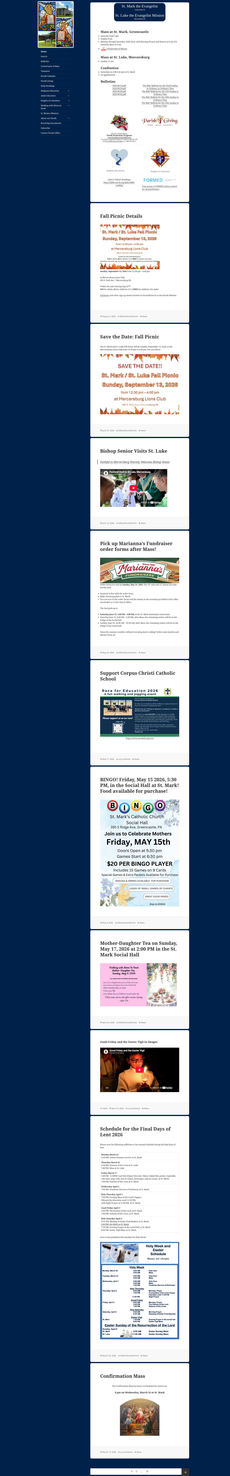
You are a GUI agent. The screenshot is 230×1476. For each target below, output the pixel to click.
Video (104, 1108)
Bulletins (45, 61)
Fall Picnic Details (121, 216)
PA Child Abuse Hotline (114, 141)
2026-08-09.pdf (119, 91)
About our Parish (48, 118)
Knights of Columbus (50, 100)
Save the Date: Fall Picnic (129, 336)
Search (44, 56)
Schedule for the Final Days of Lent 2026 (135, 1132)
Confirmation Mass (122, 1376)
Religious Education (50, 90)
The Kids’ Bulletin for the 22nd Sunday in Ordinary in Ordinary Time (160, 87)
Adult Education (48, 95)
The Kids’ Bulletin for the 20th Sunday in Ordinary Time (160, 98)
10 (148, 1471)
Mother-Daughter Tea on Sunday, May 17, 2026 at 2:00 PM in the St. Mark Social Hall (138, 949)
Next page (185, 1472)
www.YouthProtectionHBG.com (119, 137)
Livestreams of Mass (50, 66)
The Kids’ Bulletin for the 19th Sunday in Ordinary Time (160, 104)
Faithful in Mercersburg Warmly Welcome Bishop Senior (135, 462)
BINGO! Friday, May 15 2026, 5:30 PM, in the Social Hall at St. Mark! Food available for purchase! (139, 785)
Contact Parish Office (50, 133)
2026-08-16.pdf (119, 88)
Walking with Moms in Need (51, 107)
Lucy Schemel (124, 759)
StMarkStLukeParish (129, 316)
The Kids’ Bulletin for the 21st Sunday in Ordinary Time (160, 93)
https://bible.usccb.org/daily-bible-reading (119, 184)
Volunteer (45, 71)
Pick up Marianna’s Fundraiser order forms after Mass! (136, 546)
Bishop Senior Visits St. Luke (133, 451)
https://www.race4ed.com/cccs (140, 738)
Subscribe (45, 128)
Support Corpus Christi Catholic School (137, 676)
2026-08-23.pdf (119, 85)
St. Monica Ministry (50, 113)
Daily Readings (48, 86)
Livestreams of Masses (117, 48)
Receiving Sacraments (51, 123)
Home (44, 51)
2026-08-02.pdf (119, 94)
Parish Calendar (48, 76)
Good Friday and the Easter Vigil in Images (128, 1042)
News (144, 316)
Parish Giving (47, 81)
